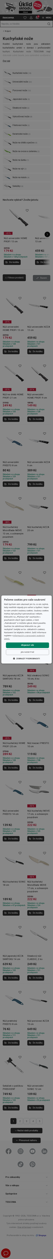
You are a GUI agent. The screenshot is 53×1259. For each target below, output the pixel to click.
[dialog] (26, 629)
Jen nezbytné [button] (27, 652)
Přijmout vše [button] (27, 645)
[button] (26, 658)
